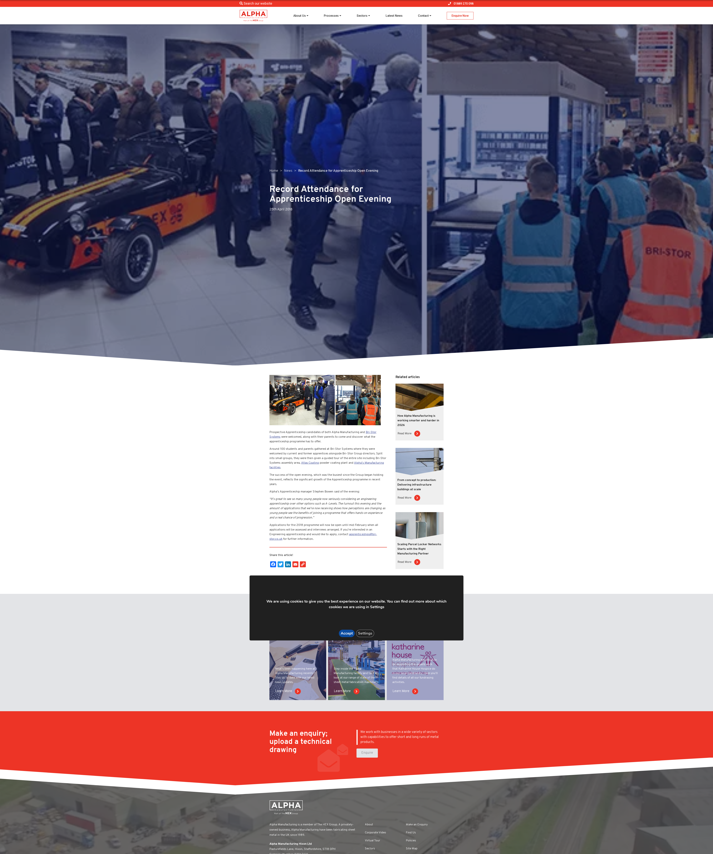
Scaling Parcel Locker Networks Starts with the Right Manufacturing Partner (419, 549)
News (288, 171)
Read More (404, 433)
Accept (347, 633)
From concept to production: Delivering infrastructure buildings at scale (416, 485)
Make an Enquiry (417, 824)
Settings (365, 633)
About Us (299, 15)
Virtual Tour (372, 840)
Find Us (411, 832)
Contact (423, 15)
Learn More (283, 691)
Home (273, 171)
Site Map (411, 848)
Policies (411, 840)
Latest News (394, 15)
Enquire (367, 753)
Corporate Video (375, 832)
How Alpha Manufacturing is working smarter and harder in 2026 (418, 420)
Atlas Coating (310, 462)
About (369, 824)
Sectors (362, 15)
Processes (331, 15)
